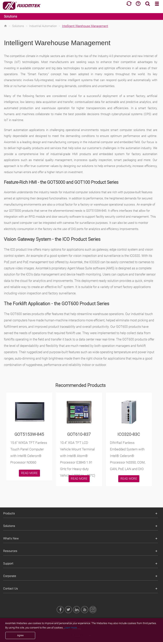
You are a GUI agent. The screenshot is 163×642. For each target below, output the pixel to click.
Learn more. (71, 627)
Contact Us (10, 588)
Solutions (10, 16)
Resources (10, 551)
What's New (11, 538)
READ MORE (29, 473)
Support (8, 563)
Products (9, 513)
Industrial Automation (43, 26)
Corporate (9, 576)
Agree (20, 635)
